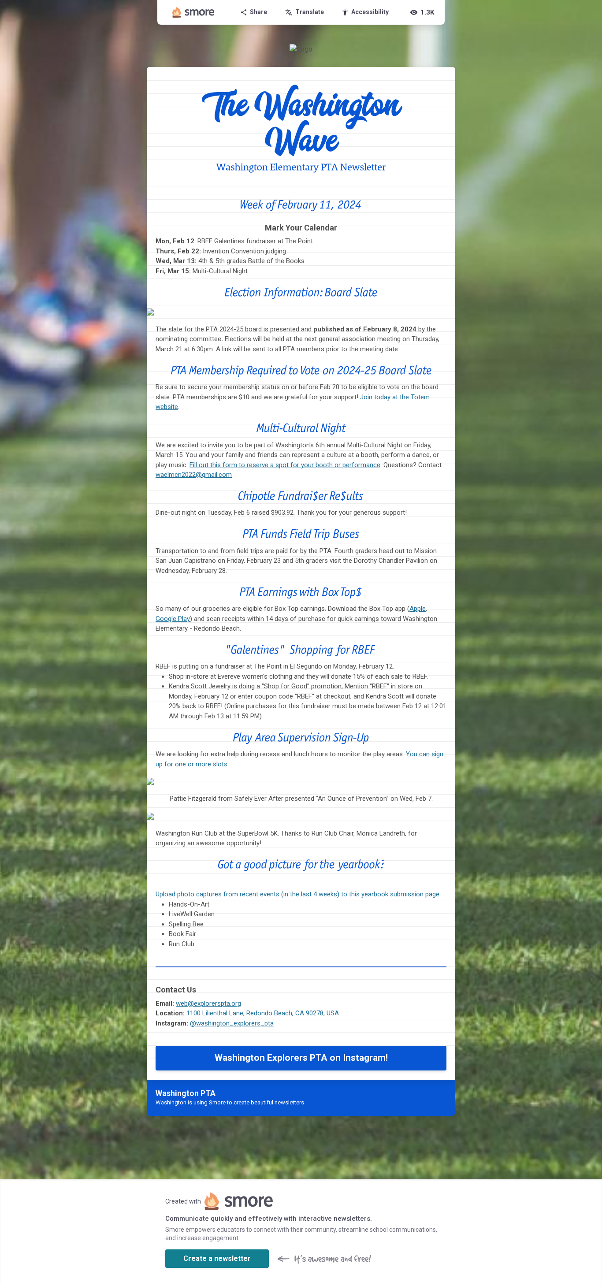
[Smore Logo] (193, 12)
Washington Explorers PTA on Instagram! (301, 1057)
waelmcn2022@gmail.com (194, 475)
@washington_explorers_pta (232, 1023)
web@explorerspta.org (208, 1003)
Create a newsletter (217, 1258)
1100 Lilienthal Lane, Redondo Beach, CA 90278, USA (262, 1013)
